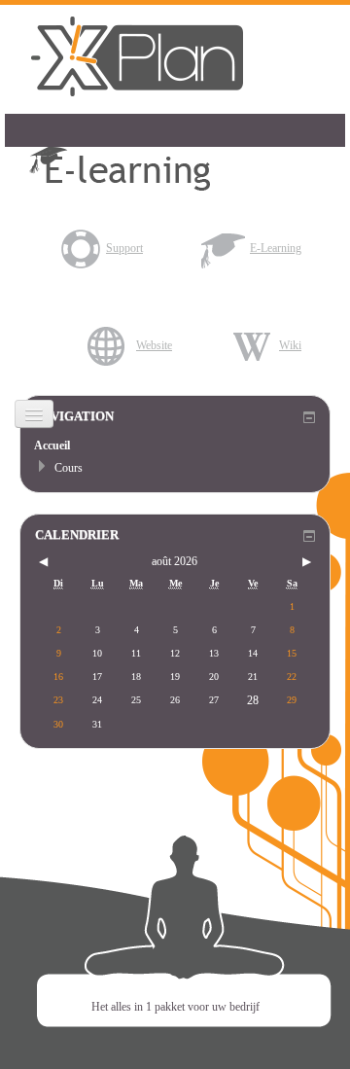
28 (253, 700)
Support (124, 248)
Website (154, 345)
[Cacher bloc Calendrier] (309, 536)
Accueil (52, 445)
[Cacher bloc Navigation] (309, 417)
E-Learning (275, 248)
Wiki (290, 345)
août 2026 (174, 561)
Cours (68, 468)
